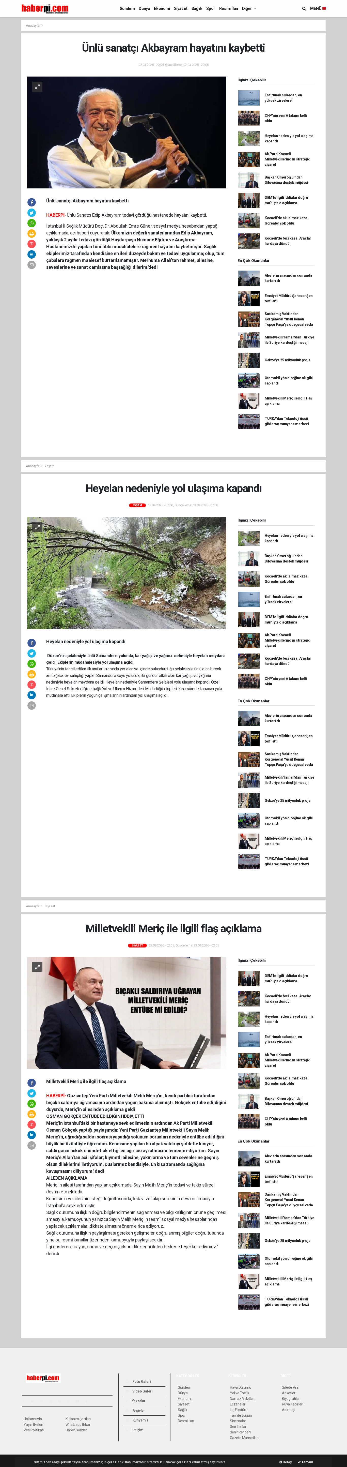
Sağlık (197, 8)
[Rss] (70, 1401)
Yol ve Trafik (239, 1393)
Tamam (307, 1462)
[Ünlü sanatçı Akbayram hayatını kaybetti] (126, 132)
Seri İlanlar (238, 1427)
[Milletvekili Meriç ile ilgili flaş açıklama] (126, 1013)
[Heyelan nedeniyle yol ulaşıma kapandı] (126, 573)
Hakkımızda (33, 1419)
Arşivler (138, 1411)
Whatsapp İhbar (78, 1424)
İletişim (137, 1430)
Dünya (144, 8)
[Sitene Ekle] (88, 1401)
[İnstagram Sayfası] (43, 1401)
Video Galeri (142, 1391)
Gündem (127, 8)
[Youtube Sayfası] (52, 1401)
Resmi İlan (228, 8)
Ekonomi (162, 8)
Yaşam (49, 466)
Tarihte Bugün (241, 1415)
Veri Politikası (34, 1430)
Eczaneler (237, 1404)
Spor (210, 8)
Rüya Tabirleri (292, 1404)
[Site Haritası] (79, 1401)
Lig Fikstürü (238, 1410)
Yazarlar (138, 1401)
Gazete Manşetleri (244, 1438)
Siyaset (180, 8)
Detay (287, 1462)
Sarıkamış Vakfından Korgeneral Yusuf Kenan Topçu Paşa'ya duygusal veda (289, 319)
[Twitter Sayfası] (34, 1401)
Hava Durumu (240, 1387)
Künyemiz (140, 1420)
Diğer (247, 8)
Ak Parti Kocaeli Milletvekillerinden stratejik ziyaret (287, 159)
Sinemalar (238, 1421)
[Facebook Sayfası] (26, 1401)
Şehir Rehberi (240, 1432)
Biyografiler (291, 1399)
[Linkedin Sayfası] (61, 1401)
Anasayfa (33, 25)
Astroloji (288, 1410)
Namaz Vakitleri (242, 1399)
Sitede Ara (290, 1387)
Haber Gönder (76, 1430)
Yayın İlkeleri (33, 1424)
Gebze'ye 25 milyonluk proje (287, 360)
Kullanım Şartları (78, 1419)
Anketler (288, 1393)
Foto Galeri (141, 1382)
